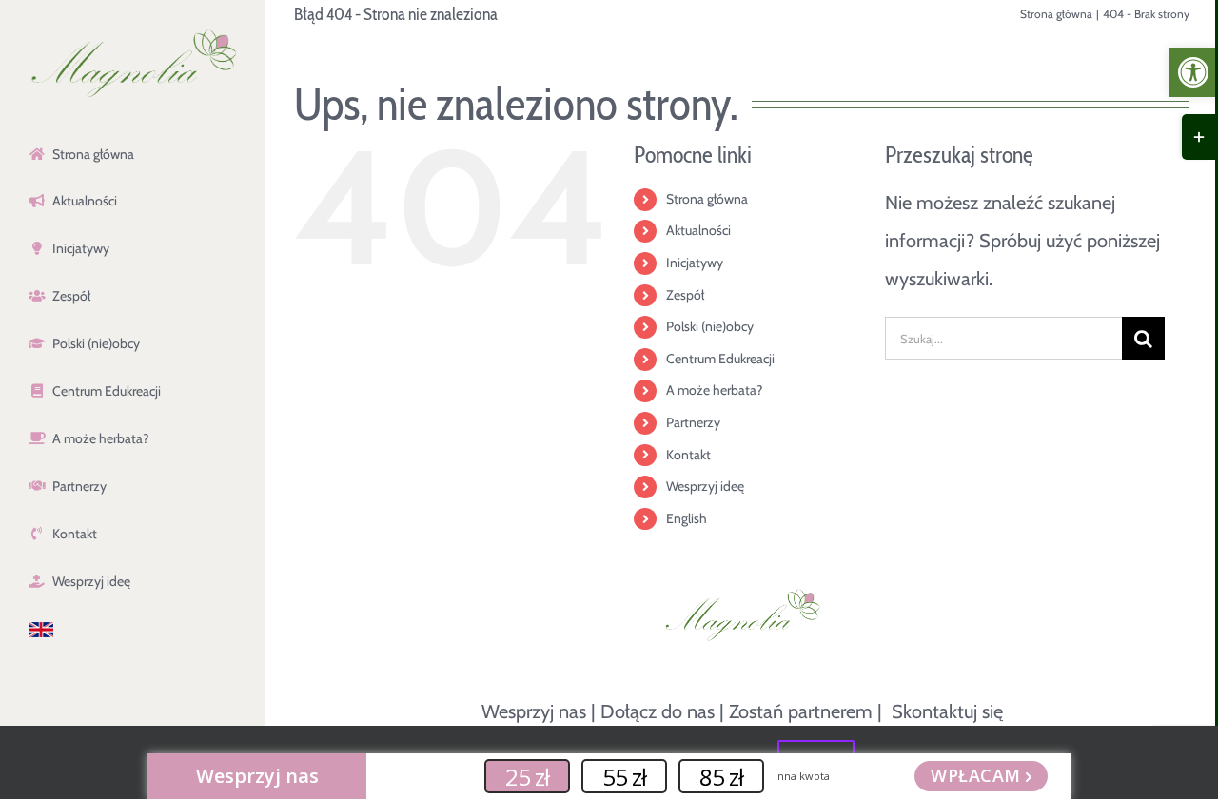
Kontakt (688, 454)
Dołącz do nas (657, 711)
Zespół (685, 294)
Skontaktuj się (947, 711)
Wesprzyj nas (533, 711)
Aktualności (698, 230)
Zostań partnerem (801, 711)
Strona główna (707, 198)
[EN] (132, 630)
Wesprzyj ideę (705, 486)
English (686, 518)
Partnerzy (693, 422)
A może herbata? (714, 390)
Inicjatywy (694, 262)
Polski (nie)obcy (710, 326)
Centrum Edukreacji (720, 358)
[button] (1193, 72)
